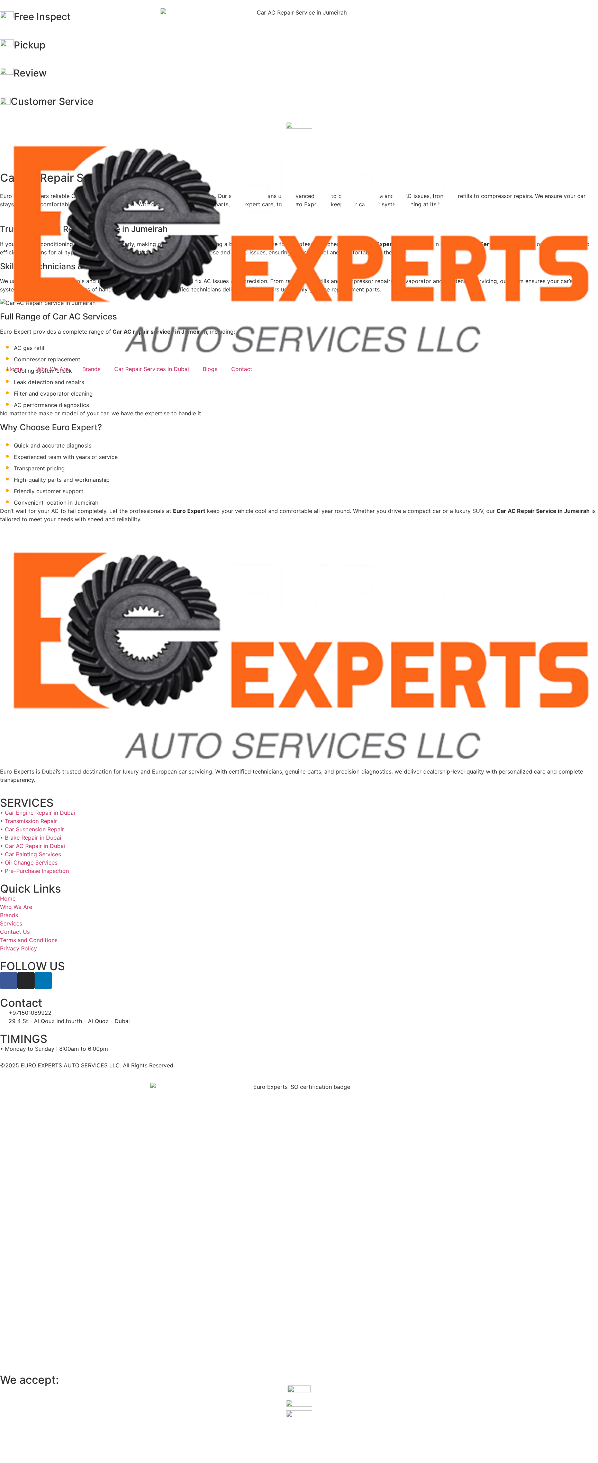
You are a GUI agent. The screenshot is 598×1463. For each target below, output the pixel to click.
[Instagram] (26, 980)
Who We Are (52, 368)
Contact (241, 368)
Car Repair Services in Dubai (151, 368)
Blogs (210, 368)
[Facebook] (8, 980)
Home (14, 368)
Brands (91, 368)
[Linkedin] (43, 980)
